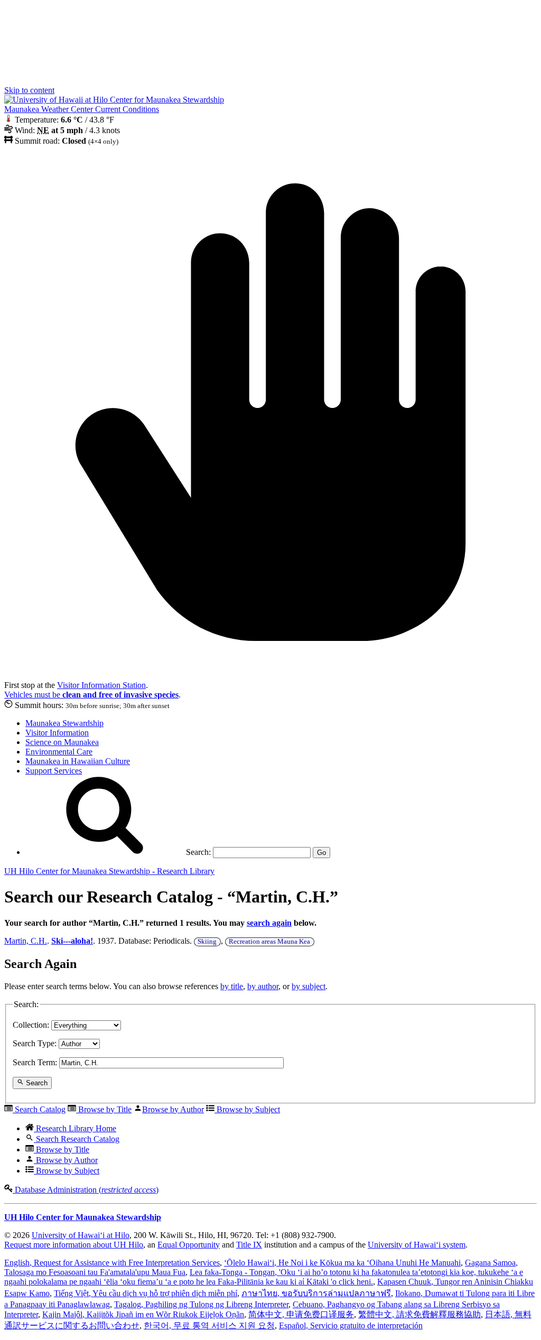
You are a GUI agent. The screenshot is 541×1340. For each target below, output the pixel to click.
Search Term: (35, 1062)
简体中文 (301, 1314)
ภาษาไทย (316, 1293)
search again (269, 922)
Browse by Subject (247, 1109)
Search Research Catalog (76, 1138)
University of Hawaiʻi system (416, 1244)
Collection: (31, 1024)
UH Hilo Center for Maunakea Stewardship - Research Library (109, 871)
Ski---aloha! (72, 940)
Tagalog (201, 1304)
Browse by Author (173, 1109)
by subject (308, 986)
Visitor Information (57, 732)
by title (231, 986)
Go (321, 853)
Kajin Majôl (143, 1314)
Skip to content (29, 90)
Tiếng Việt (145, 1293)
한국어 (209, 1325)
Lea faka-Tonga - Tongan (263, 1277)
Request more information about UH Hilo (73, 1244)
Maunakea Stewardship (64, 723)
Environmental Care (58, 751)
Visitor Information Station (101, 685)
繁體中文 (419, 1314)
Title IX (249, 1244)
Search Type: (35, 1043)
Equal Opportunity (188, 1244)
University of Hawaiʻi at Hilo (80, 1235)
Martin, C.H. (25, 940)
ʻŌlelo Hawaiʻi (342, 1262)
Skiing (207, 941)
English (112, 1262)
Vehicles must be (91, 694)
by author (262, 986)
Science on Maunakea (62, 742)
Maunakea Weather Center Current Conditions (81, 109)
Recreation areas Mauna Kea (269, 941)
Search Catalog (39, 1109)
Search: (197, 852)
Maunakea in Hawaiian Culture (77, 761)
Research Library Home (75, 1128)
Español (351, 1325)
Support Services (53, 770)
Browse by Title (104, 1109)
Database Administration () (85, 1189)
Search (36, 1083)
